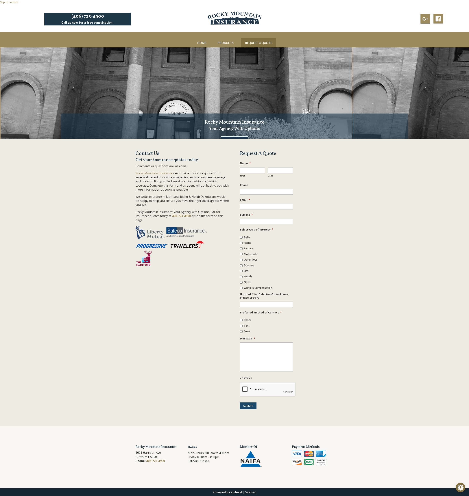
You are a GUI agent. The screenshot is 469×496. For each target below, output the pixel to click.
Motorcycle (250, 254)
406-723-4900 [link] (181, 216)
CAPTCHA (246, 378)
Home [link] (201, 43)
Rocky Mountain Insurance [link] (154, 173)
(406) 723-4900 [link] (87, 16)
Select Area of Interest (256, 229)
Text (247, 325)
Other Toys (250, 259)
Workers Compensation (258, 287)
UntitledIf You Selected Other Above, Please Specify (264, 296)
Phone (244, 185)
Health (248, 276)
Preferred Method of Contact (261, 312)
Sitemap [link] (250, 492)
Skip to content (9, 2)
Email (245, 200)
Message (247, 338)
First (242, 175)
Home (247, 242)
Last (270, 175)
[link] (460, 487)
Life (246, 271)
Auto (247, 237)
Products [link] (226, 43)
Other (247, 282)
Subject (246, 214)
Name (245, 163)
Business (249, 265)
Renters (248, 248)
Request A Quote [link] (258, 43)
